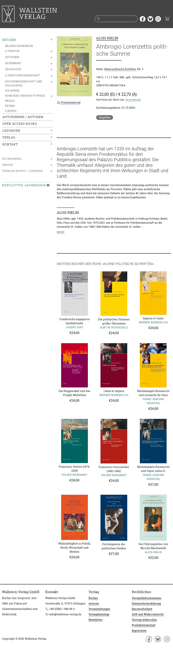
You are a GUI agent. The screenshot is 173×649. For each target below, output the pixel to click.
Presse (7, 165)
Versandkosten (133, 99)
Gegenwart (13, 63)
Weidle (10, 101)
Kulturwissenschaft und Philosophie (23, 83)
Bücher (9, 40)
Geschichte (13, 69)
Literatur (12, 51)
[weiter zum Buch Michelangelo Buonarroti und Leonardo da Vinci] (153, 365)
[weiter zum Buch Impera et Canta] (153, 293)
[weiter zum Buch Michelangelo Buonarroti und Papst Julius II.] (153, 441)
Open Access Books (19, 124)
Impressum (139, 630)
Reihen (10, 106)
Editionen (12, 57)
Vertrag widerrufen (144, 620)
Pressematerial (70, 102)
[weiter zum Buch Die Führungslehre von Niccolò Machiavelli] (153, 518)
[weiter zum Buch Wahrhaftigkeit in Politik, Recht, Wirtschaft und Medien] (74, 517)
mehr (60, 232)
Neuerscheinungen (19, 46)
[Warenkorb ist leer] (167, 19)
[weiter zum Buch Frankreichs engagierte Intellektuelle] (74, 293)
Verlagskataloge (99, 614)
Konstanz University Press (25, 96)
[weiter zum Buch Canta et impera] (113, 365)
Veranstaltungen (99, 609)
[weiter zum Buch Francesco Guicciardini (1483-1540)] (113, 441)
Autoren (94, 603)
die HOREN (12, 90)
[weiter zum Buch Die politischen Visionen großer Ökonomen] (113, 293)
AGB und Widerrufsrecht (148, 614)
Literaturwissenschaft (22, 75)
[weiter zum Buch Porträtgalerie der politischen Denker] (113, 518)
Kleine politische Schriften (120, 69)
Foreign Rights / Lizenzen (22, 171)
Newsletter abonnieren (24, 185)
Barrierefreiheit (142, 609)
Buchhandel (12, 159)
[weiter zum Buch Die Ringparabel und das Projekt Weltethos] (74, 365)
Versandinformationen (146, 598)
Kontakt (10, 144)
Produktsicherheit (143, 625)
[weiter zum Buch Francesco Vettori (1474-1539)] (74, 441)
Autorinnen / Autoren (22, 117)
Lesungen (11, 131)
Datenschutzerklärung (146, 603)
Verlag (8, 137)
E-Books (10, 111)
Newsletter (96, 620)
